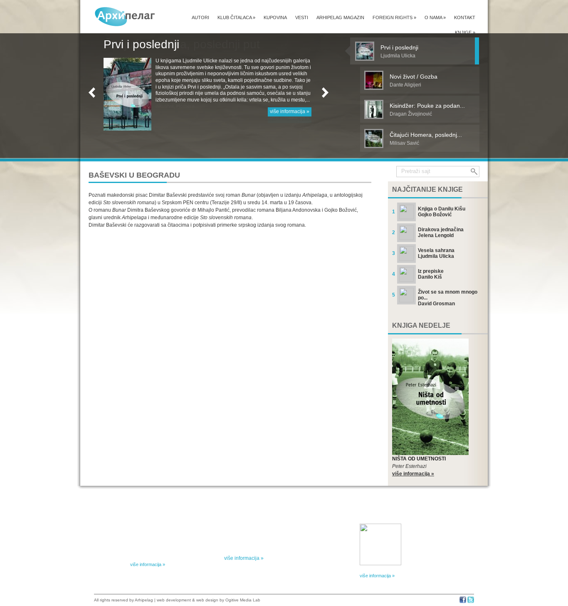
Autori (200, 17)
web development (174, 600)
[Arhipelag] (125, 16)
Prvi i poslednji (141, 44)
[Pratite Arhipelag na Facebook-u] (462, 601)
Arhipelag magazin (340, 17)
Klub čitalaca (236, 17)
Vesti (301, 17)
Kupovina (275, 17)
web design (207, 600)
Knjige (465, 32)
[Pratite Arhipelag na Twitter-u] (470, 601)
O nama (435, 17)
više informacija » (289, 111)
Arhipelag (144, 600)
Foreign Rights (394, 17)
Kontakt (464, 17)
